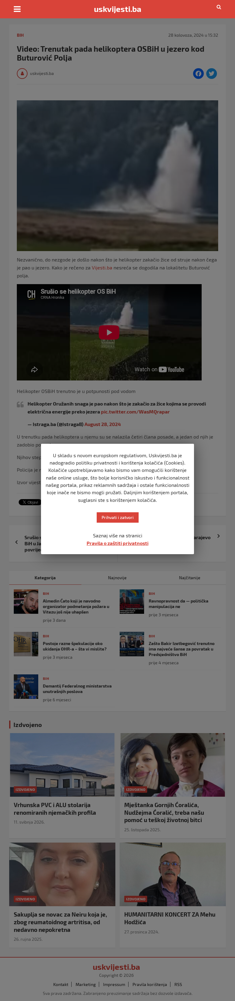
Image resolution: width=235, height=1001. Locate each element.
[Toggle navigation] (17, 9)
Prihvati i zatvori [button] (118, 517)
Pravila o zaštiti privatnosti (117, 543)
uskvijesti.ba (117, 9)
